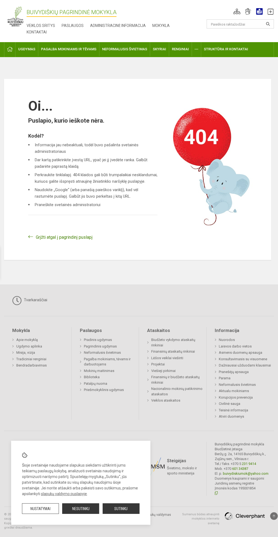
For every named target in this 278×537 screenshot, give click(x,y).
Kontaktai (37, 32)
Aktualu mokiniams (234, 391)
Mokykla (161, 25)
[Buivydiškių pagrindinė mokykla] (15, 16)
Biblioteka (92, 377)
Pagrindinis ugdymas (100, 346)
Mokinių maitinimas (99, 371)
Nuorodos (227, 340)
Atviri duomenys (231, 416)
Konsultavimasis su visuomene (243, 359)
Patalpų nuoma (95, 383)
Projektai (158, 364)
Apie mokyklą (27, 340)
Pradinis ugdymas (98, 340)
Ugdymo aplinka (29, 346)
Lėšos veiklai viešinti (167, 358)
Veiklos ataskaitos (165, 400)
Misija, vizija (25, 352)
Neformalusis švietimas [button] (124, 49)
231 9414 (248, 464)
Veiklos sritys (41, 25)
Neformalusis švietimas (102, 352)
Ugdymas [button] (26, 49)
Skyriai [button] (159, 49)
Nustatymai (40, 509)
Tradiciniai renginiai (31, 359)
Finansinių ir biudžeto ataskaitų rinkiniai (175, 379)
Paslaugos (73, 25)
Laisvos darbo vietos (235, 346)
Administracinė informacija (118, 25)
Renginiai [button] (180, 49)
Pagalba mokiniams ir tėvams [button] (68, 49)
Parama (224, 378)
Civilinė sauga (229, 404)
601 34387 (239, 469)
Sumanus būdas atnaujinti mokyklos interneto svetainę (200, 519)
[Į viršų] (274, 516)
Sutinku (121, 509)
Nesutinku (81, 509)
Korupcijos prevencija (236, 397)
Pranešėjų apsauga (234, 372)
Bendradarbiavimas (31, 365)
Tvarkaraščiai (35, 299)
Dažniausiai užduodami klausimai (245, 365)
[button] (237, 11)
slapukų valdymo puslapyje (64, 494)
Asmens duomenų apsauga (240, 352)
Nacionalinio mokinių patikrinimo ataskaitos (177, 391)
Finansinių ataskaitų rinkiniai (173, 351)
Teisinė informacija (233, 410)
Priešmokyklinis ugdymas (104, 390)
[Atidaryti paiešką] (268, 24)
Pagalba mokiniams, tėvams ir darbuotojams (107, 362)
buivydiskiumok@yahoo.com (245, 473)
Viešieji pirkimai (163, 371)
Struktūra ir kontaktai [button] (226, 49)
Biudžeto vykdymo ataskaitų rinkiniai (173, 342)
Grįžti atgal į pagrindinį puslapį (64, 237)
